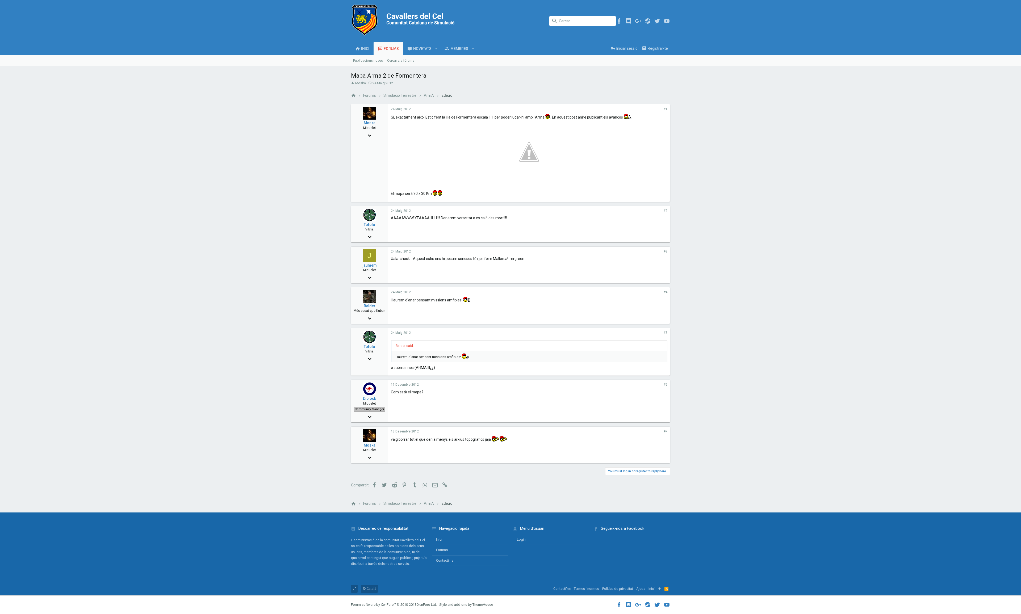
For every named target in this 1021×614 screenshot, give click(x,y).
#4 (665, 292)
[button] (436, 48)
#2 (665, 211)
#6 (665, 384)
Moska (360, 83)
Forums (442, 550)
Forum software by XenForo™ (394, 605)
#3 (665, 251)
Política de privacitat (617, 589)
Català (371, 589)
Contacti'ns (444, 560)
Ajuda (640, 589)
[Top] (659, 589)
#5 (665, 333)
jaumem (369, 265)
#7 (665, 431)
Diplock (369, 398)
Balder (369, 306)
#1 (665, 109)
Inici (439, 539)
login (521, 539)
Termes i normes (586, 589)
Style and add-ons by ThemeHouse (466, 605)
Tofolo (369, 224)
